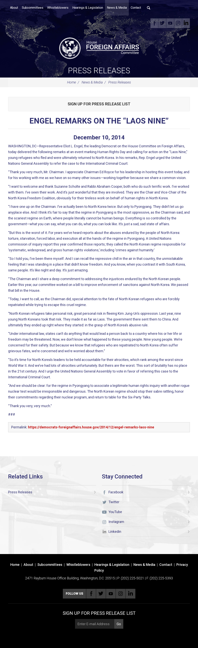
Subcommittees (32, 7)
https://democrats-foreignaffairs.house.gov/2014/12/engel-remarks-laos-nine (91, 427)
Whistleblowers (57, 7)
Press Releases (99, 70)
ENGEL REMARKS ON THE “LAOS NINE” (99, 120)
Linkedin (186, 23)
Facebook (154, 23)
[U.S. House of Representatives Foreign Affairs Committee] (99, 47)
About (14, 7)
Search (148, 7)
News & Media (117, 7)
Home (71, 82)
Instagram (178, 23)
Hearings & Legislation (87, 7)
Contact (136, 7)
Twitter (162, 23)
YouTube (170, 23)
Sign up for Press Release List (99, 104)
